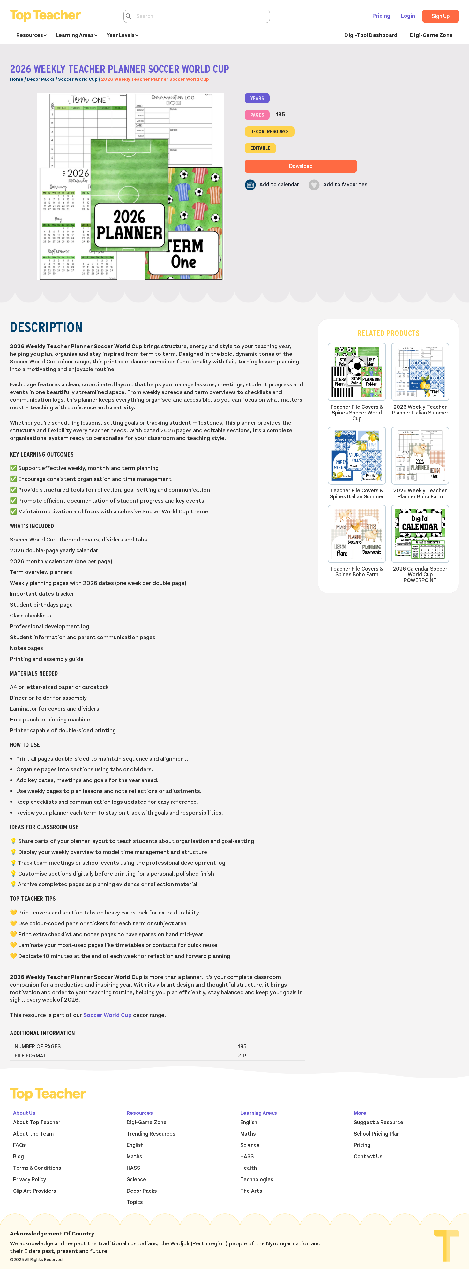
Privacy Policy (29, 1179)
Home (16, 79)
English (135, 1145)
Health (248, 1168)
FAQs (19, 1145)
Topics (135, 1202)
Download (301, 166)
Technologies (256, 1179)
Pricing (381, 15)
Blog (18, 1156)
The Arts (251, 1191)
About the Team (33, 1134)
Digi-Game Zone (431, 35)
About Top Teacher (36, 1122)
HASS (133, 1168)
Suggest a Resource (378, 1122)
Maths (134, 1156)
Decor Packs (41, 79)
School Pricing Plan (377, 1134)
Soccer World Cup (78, 79)
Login (408, 15)
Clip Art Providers (34, 1191)
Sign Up (441, 16)
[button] (272, 184)
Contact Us (368, 1156)
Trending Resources (151, 1134)
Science (136, 1179)
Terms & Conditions (37, 1168)
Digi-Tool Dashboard (370, 35)
